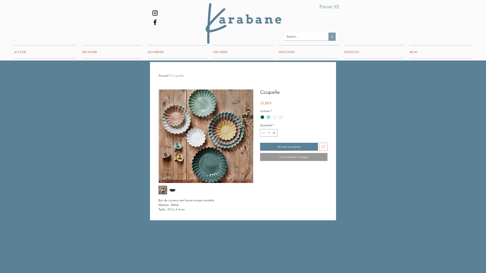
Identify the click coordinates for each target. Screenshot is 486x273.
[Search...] (332, 37)
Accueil (164, 75)
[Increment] (274, 132)
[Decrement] (263, 132)
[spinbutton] (269, 132)
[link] (330, 6)
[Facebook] (155, 22)
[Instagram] (155, 13)
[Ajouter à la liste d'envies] (323, 147)
